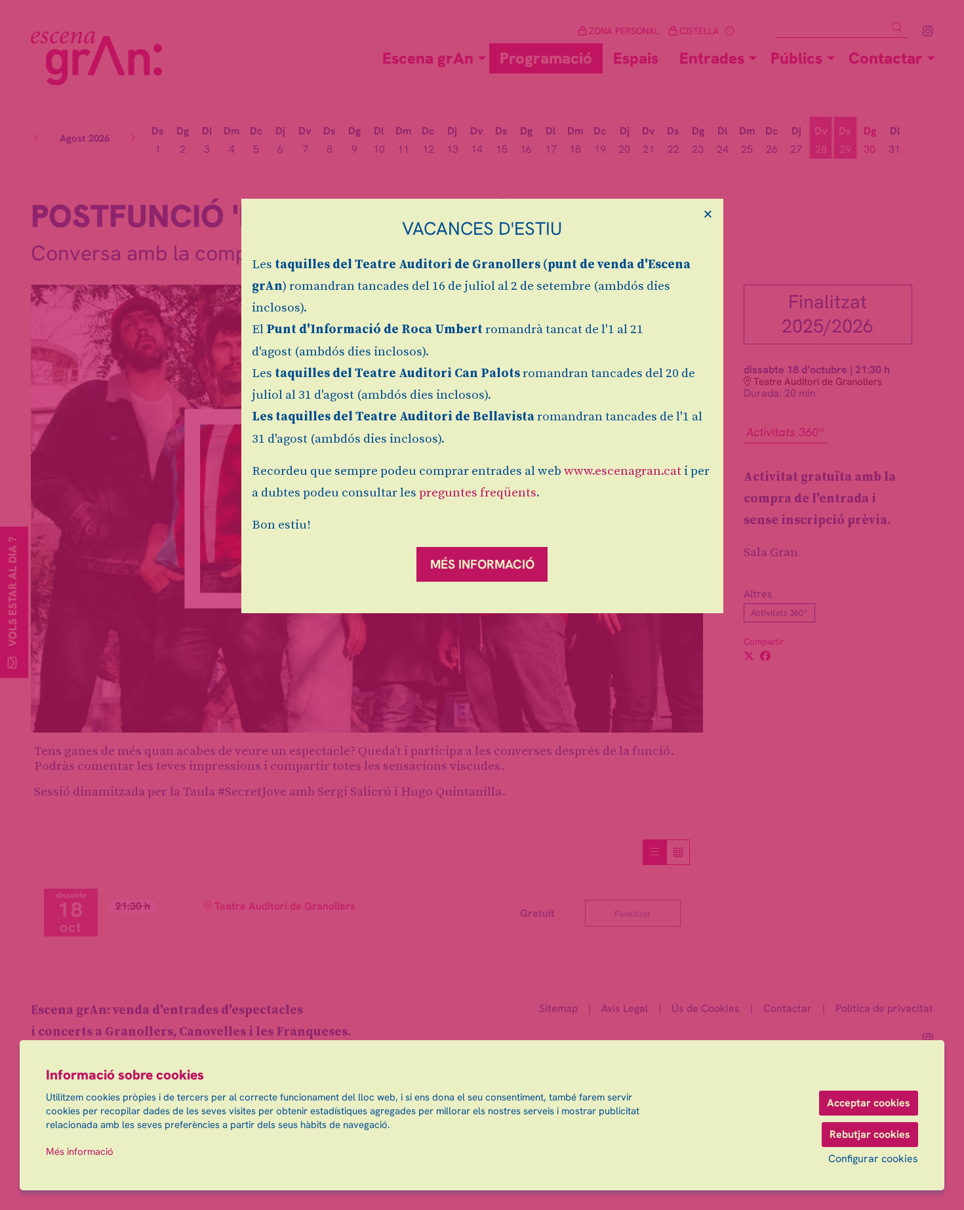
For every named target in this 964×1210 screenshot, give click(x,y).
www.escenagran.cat (622, 471)
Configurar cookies (873, 1159)
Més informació (79, 1151)
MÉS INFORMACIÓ (482, 564)
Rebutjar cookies (870, 1134)
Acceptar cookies (868, 1103)
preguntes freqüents (477, 492)
